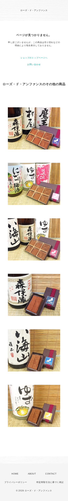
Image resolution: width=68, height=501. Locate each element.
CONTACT (50, 474)
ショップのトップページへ (34, 58)
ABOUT (32, 474)
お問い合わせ (34, 64)
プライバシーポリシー (15, 482)
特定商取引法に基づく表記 (50, 482)
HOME (15, 474)
